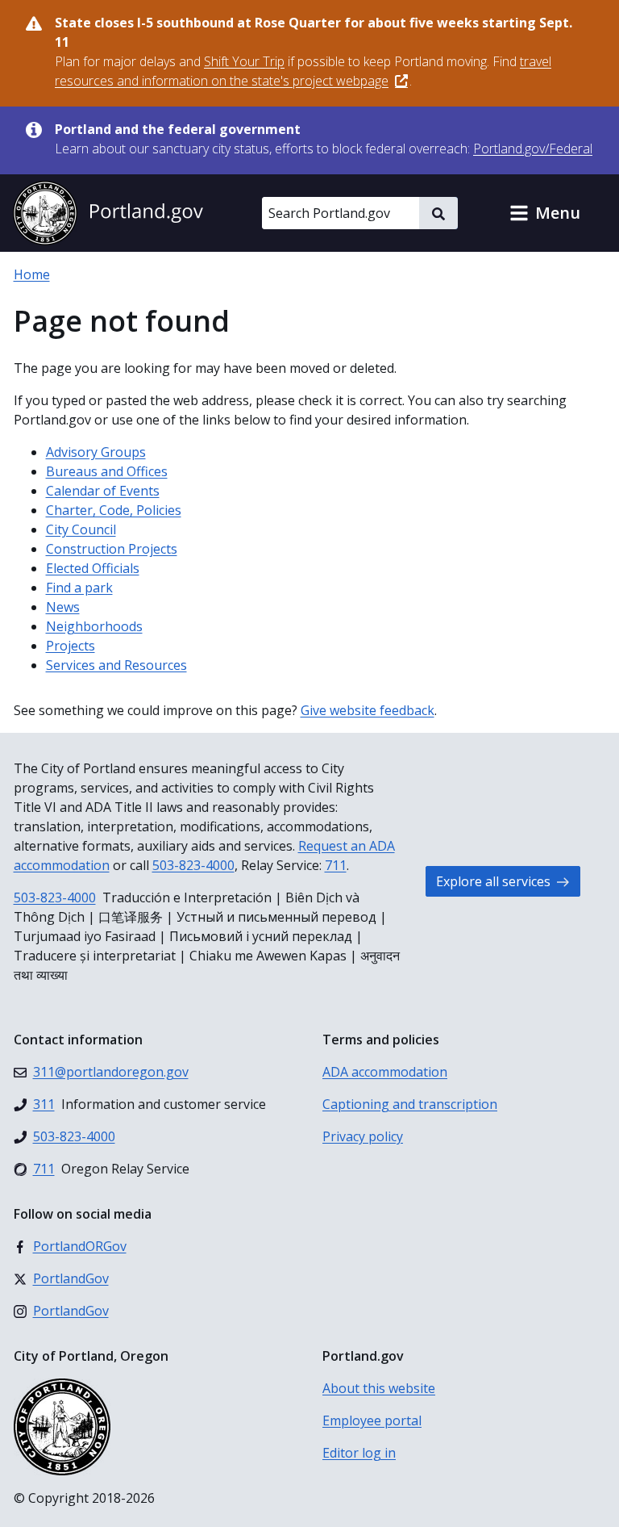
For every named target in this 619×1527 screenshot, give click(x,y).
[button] (545, 213)
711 (336, 865)
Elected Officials (92, 568)
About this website (378, 1388)
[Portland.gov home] (108, 213)
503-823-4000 (193, 865)
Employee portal (372, 1420)
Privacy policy (362, 1136)
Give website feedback (367, 710)
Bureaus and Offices (107, 471)
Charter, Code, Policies (113, 510)
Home (32, 274)
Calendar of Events (103, 491)
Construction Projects (111, 549)
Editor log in (359, 1453)
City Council (81, 529)
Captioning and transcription (409, 1104)
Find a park (79, 587)
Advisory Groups (96, 452)
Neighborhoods (94, 626)
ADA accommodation (384, 1072)
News (63, 607)
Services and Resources (116, 665)
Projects (70, 646)
